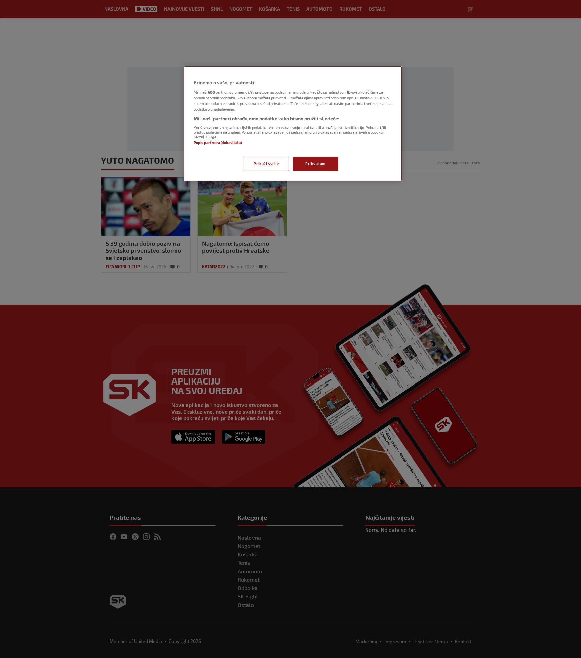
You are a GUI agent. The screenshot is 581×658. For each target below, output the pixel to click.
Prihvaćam (315, 163)
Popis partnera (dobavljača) (218, 142)
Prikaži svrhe (266, 163)
